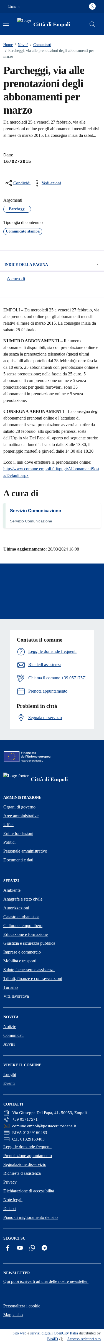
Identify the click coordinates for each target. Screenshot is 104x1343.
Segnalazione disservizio (24, 1164)
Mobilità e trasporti (19, 960)
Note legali (12, 1199)
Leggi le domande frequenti (27, 1146)
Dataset (9, 1208)
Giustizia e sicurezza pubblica (29, 943)
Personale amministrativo (25, 851)
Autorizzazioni (16, 908)
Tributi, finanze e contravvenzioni (32, 978)
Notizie (9, 1026)
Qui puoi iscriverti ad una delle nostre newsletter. (45, 1281)
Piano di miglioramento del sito (30, 1217)
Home (8, 45)
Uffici (8, 824)
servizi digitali (41, 1333)
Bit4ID (52, 1339)
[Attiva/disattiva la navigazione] (6, 23)
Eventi (9, 1083)
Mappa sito (13, 1314)
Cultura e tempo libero (22, 925)
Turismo (10, 987)
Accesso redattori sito (84, 1339)
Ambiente (12, 890)
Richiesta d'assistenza (22, 1173)
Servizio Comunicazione (35, 510)
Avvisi (9, 1044)
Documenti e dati (18, 860)
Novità (21, 45)
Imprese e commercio (22, 952)
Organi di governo (19, 807)
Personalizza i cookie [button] (21, 1306)
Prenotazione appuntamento (27, 1155)
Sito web (19, 1333)
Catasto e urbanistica (21, 916)
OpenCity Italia (66, 1333)
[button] (15, 7)
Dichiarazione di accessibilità (28, 1191)
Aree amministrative (21, 815)
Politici (9, 842)
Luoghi (9, 1074)
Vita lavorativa (16, 996)
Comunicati (40, 45)
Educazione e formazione (25, 934)
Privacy (10, 1182)
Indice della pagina (26, 265)
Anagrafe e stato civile (22, 899)
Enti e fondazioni (18, 833)
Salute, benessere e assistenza (29, 969)
